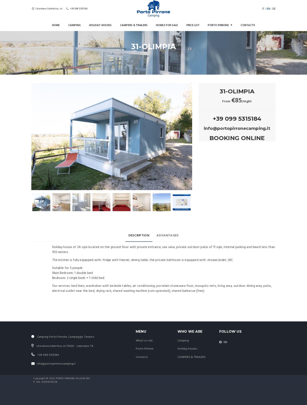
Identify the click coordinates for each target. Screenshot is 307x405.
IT (263, 8)
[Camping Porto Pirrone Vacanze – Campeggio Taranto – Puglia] (153, 8)
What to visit (144, 340)
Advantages (167, 235)
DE (274, 8)
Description (139, 235)
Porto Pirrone (218, 25)
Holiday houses (100, 25)
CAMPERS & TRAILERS (134, 25)
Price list (193, 25)
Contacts (248, 25)
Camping (74, 25)
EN (268, 8)
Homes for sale (167, 25)
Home (56, 25)
